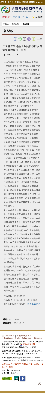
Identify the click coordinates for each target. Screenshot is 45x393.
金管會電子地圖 (29, 344)
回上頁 (39, 39)
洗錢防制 (29, 17)
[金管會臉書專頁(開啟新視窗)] (22, 378)
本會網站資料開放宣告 (11, 338)
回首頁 (6, 24)
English (39, 2)
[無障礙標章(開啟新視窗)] (7, 378)
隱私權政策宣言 (8, 336)
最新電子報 (37, 338)
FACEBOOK (15, 39)
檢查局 (32, 2)
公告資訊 (16, 24)
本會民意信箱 (33, 304)
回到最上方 (39, 383)
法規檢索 (39, 17)
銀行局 (10, 2)
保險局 (25, 2)
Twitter (24, 39)
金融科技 (16, 17)
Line (20, 39)
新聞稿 (26, 24)
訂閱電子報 (26, 338)
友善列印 (29, 39)
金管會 (3, 2)
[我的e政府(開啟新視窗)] (16, 378)
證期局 (18, 2)
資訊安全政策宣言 (24, 336)
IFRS (23, 17)
